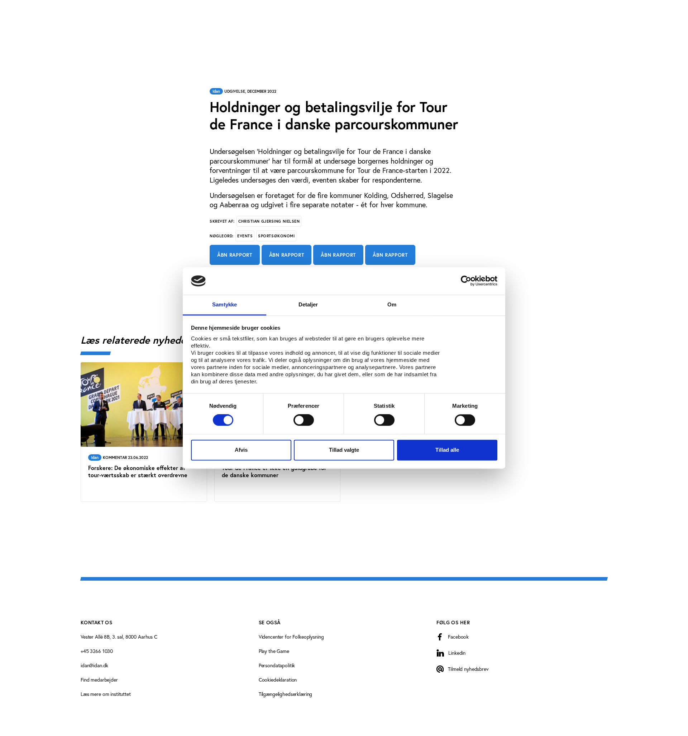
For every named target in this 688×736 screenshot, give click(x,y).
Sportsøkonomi (276, 235)
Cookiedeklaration (278, 679)
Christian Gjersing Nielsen (269, 221)
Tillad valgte (344, 450)
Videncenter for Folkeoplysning (291, 636)
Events (245, 235)
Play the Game (274, 651)
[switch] (303, 420)
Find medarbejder (99, 679)
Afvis (241, 450)
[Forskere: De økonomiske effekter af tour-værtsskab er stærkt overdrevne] (144, 432)
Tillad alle (447, 450)
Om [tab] (391, 304)
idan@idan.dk (94, 665)
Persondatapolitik (277, 665)
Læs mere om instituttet (106, 694)
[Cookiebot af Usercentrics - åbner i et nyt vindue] (466, 281)
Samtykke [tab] (224, 304)
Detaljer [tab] (308, 304)
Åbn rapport (234, 255)
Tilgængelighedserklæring (285, 694)
